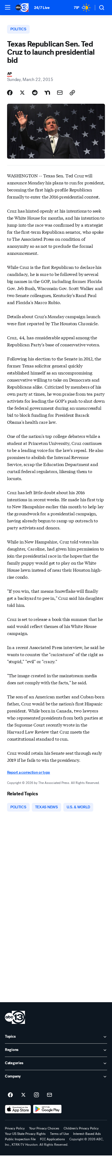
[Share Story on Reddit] (34, 92)
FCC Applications (52, 1139)
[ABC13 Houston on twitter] (23, 1095)
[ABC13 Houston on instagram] (36, 1095)
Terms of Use (59, 1133)
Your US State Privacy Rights (25, 1133)
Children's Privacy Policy (81, 1128)
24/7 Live (41, 7)
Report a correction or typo (28, 772)
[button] (7, 7)
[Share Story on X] (22, 92)
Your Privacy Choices (44, 1128)
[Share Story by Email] (59, 92)
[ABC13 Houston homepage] (22, 7)
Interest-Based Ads (87, 1133)
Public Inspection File (20, 1139)
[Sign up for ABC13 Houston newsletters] (49, 1095)
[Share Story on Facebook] (9, 92)
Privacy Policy (15, 1128)
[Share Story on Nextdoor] (47, 92)
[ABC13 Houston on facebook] (10, 1095)
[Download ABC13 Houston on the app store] (18, 1109)
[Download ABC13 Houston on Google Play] (47, 1109)
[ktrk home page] (15, 1017)
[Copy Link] (72, 92)
